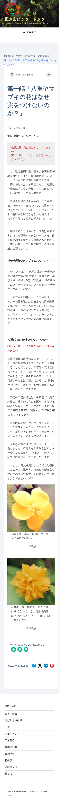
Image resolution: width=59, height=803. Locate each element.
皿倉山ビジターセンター (27, 19)
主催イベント (12, 733)
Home (7, 55)
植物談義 (42, 55)
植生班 (8, 760)
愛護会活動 (11, 747)
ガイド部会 (11, 713)
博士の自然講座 (24, 55)
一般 (7, 727)
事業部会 (10, 740)
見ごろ (8, 773)
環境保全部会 (12, 767)
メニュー (31, 31)
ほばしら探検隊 (13, 720)
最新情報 (10, 753)
